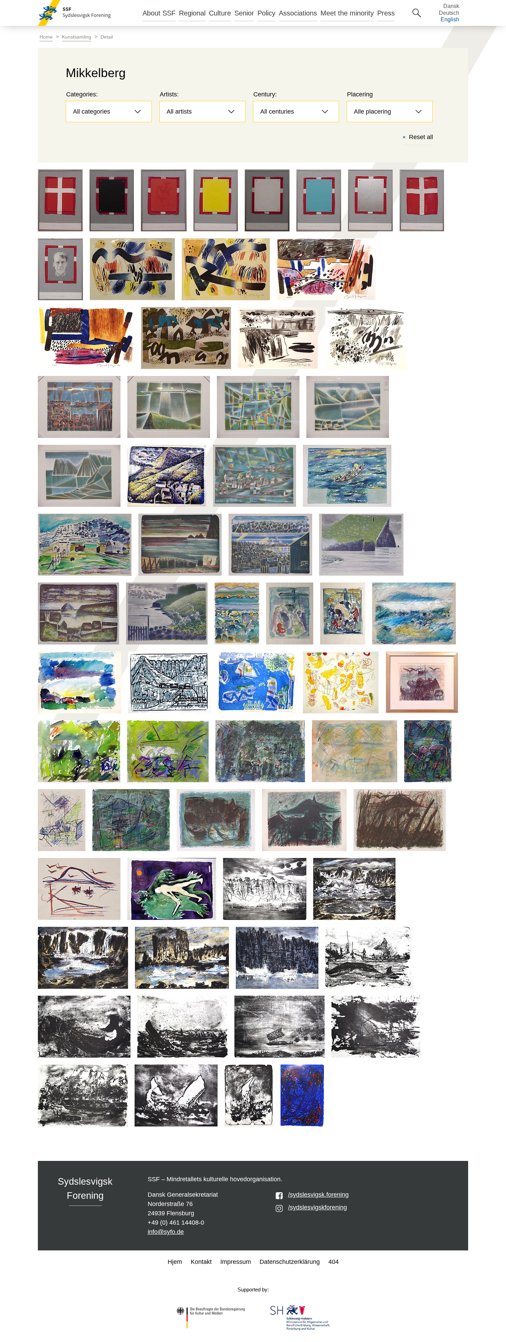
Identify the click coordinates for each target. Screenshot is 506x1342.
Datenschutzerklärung (290, 1261)
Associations (298, 13)
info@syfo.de (166, 1231)
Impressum (235, 1261)
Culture (220, 13)
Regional (192, 13)
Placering (360, 94)
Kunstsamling (76, 37)
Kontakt (201, 1261)
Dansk (451, 6)
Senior (244, 13)
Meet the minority (347, 13)
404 (333, 1261)
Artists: (169, 94)
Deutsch (449, 13)
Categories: (82, 94)
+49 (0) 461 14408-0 (176, 1222)
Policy (266, 13)
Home (46, 37)
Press (386, 13)
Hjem (175, 1261)
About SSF (159, 13)
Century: (265, 94)
